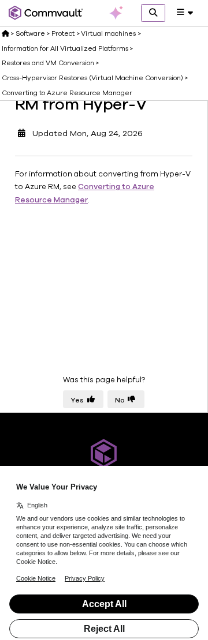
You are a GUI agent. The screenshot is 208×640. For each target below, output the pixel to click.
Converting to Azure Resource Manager (67, 92)
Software (30, 33)
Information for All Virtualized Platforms (65, 48)
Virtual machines (108, 33)
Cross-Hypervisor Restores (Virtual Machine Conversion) (92, 77)
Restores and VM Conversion (48, 62)
